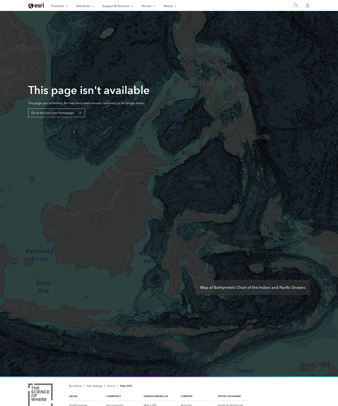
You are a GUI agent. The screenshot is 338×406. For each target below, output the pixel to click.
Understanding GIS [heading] (156, 396)
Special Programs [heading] (229, 396)
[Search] (295, 5)
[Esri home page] (36, 6)
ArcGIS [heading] (73, 396)
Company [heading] (186, 396)
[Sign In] (307, 5)
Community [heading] (113, 396)
